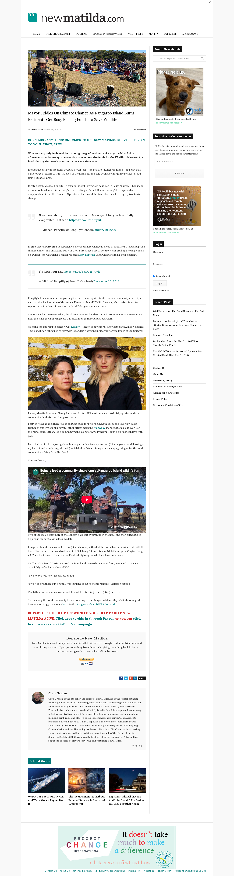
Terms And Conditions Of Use (169, 405)
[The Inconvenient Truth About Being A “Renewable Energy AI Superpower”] (86, 780)
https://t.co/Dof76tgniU (85, 220)
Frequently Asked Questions (168, 386)
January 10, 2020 (104, 230)
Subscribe (170, 33)
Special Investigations (107, 33)
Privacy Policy (160, 399)
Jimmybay (99, 427)
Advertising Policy (162, 380)
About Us (158, 374)
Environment (140, 129)
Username (158, 252)
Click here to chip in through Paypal (85, 618)
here (65, 604)
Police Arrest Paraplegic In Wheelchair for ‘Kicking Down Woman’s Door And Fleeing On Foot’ (177, 325)
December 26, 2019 (106, 281)
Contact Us (159, 368)
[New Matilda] (76, 18)
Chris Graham (37, 129)
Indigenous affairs (58, 33)
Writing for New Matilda (166, 392)
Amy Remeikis (87, 254)
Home (36, 33)
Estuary (75, 326)
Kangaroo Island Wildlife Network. (96, 604)
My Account (190, 33)
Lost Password (161, 290)
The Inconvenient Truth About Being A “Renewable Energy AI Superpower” (86, 800)
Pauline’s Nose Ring (163, 335)
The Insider (135, 33)
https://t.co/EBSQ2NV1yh (82, 271)
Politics (81, 33)
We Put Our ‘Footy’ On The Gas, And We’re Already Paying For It (46, 800)
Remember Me (163, 276)
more (142, 678)
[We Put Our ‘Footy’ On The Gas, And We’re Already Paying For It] (46, 780)
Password (158, 264)
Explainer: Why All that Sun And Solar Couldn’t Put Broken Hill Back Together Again (127, 800)
